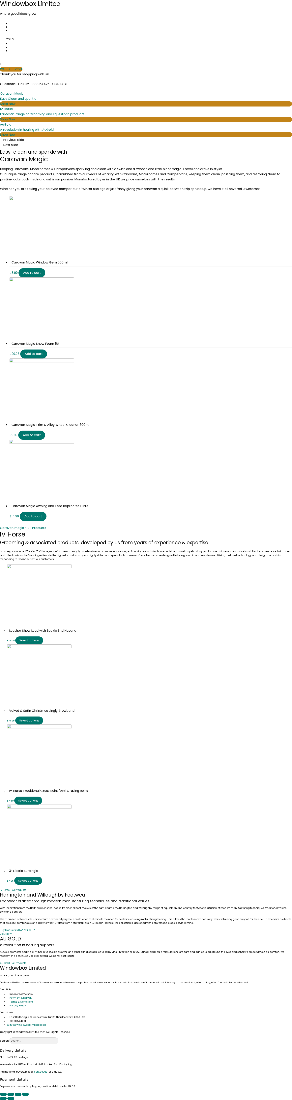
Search (4, 1040)
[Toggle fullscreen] (18, 1094)
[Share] (10, 1094)
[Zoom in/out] (25, 1094)
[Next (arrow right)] (10, 1098)
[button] (146, 38)
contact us (40, 1071)
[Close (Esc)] (3, 1094)
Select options (29, 640)
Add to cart (32, 272)
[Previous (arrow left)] (3, 1098)
